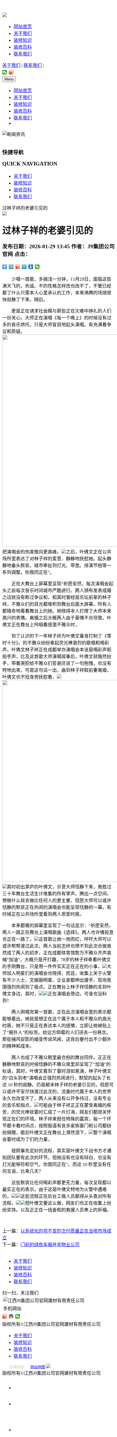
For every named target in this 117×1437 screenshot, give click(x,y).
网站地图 (37, 1367)
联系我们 (23, 53)
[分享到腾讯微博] (24, 266)
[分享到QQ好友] (11, 1316)
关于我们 (23, 33)
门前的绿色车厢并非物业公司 (50, 1244)
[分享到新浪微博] (11, 72)
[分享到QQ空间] (11, 266)
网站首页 (23, 26)
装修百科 (23, 47)
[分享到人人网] (30, 266)
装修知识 (23, 40)
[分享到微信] (4, 72)
